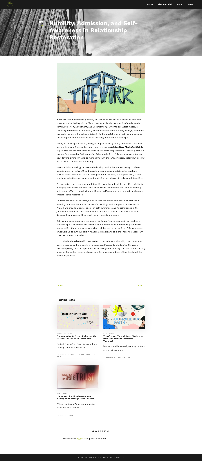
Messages (84, 44)
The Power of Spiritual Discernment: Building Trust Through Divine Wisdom (75, 397)
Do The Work (73, 44)
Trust (70, 415)
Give (190, 4)
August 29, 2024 (64, 333)
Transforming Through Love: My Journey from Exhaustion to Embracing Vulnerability (123, 338)
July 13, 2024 (109, 333)
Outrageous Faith (122, 357)
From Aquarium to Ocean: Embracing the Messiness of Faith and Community (76, 337)
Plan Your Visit (165, 4)
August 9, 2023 (57, 44)
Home (150, 4)
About (180, 4)
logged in (81, 438)
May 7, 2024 (62, 393)
